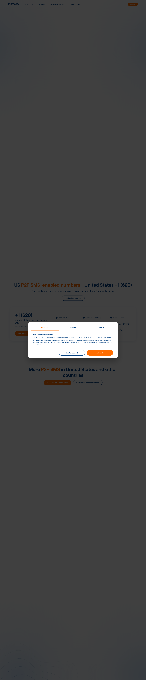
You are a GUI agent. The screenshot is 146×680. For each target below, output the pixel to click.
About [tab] (101, 327)
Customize (70, 352)
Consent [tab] (44, 327)
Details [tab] (73, 327)
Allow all (100, 352)
